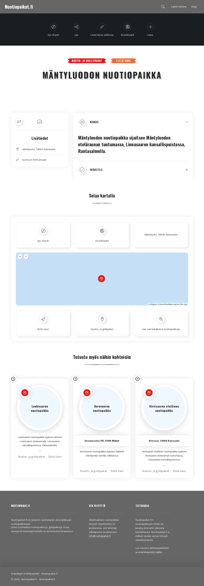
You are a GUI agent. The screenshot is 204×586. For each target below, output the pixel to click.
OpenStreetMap (165, 304)
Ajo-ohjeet (43, 240)
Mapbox (153, 304)
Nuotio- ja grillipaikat (87, 61)
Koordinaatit (102, 240)
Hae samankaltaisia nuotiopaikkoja (161, 329)
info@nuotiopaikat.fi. (100, 536)
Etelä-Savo (123, 61)
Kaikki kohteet (178, 6)
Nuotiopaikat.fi (19, 6)
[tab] (133, 124)
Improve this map (180, 304)
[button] (133, 124)
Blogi (194, 6)
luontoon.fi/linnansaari (34, 159)
